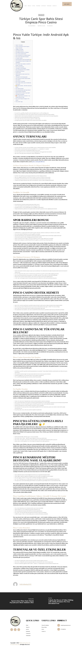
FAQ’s (43, 629)
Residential (28, 631)
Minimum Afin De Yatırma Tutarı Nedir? (23, 92)
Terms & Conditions (45, 625)
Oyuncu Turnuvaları (19, 45)
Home (27, 625)
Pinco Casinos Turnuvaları (20, 81)
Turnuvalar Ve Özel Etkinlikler (21, 68)
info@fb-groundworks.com (65, 625)
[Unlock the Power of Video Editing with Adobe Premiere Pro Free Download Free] (61, 601)
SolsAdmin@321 (32, 25)
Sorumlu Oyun (18, 72)
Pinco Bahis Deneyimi (19, 88)
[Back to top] (41, 647)
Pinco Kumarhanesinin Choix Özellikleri (23, 69)
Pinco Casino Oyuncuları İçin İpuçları (22, 56)
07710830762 (63, 629)
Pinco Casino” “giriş (19, 101)
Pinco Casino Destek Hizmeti (21, 53)
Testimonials (28, 635)
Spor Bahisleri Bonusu (20, 50)
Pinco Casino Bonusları (20, 66)
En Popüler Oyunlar (19, 58)
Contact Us (44, 631)
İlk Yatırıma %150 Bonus (20, 71)
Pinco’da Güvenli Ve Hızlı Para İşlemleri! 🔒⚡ (24, 59)
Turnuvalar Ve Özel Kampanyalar (21, 76)
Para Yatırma (18, 79)
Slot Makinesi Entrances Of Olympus (22, 52)
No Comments (50, 25)
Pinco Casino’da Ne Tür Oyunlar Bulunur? (23, 55)
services (27, 629)
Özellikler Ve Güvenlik (19, 49)
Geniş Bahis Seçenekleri (20, 94)
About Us (27, 627)
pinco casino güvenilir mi (38, 161)
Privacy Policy (44, 627)
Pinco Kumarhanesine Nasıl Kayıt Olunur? (23, 90)
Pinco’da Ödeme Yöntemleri (21, 91)
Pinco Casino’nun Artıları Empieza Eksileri (23, 78)
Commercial (28, 633)
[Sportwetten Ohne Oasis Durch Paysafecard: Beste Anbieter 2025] (20, 601)
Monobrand (41, 15)
